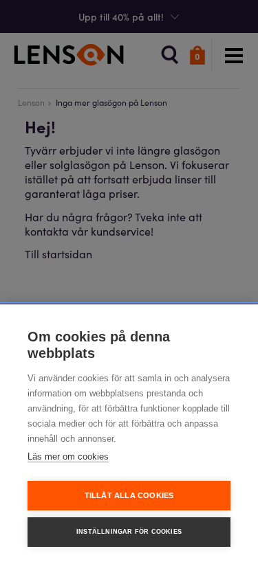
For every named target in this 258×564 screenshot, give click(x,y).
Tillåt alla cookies (129, 495)
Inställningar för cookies (129, 531)
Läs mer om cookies (68, 456)
